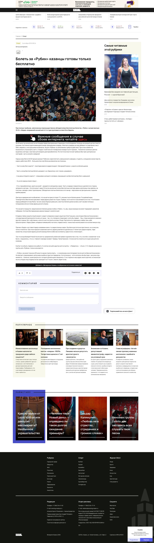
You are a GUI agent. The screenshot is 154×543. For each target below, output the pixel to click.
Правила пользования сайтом (56, 520)
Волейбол (81, 467)
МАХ (111, 520)
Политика (50, 470)
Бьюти (111, 464)
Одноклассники (114, 517)
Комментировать (27, 309)
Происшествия (51, 476)
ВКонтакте (113, 505)
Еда (111, 476)
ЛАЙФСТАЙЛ (23, 392)
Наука (49, 482)
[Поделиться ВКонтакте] (85, 273)
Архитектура (113, 479)
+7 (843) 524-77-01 (89, 505)
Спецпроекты (114, 482)
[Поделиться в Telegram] (94, 273)
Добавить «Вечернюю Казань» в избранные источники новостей (59, 265)
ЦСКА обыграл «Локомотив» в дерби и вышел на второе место (28, 16)
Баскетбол (81, 470)
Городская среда (52, 462)
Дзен (111, 514)
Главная (18, 36)
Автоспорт (81, 473)
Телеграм (112, 511)
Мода (111, 462)
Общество (50, 464)
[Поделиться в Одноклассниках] (90, 273)
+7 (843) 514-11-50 (58, 505)
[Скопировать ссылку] (98, 273)
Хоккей (80, 464)
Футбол (80, 462)
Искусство (113, 473)
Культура (49, 479)
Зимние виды (82, 479)
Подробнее (134, 540)
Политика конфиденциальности (56, 522)
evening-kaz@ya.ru (56, 508)
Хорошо (146, 540)
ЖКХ (48, 467)
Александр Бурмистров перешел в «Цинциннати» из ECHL (58, 16)
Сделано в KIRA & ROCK (116, 535)
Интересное (82, 484)
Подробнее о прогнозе (21, 27)
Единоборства (82, 482)
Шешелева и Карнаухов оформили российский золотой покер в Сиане (90, 16)
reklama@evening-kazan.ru (90, 508)
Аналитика (50, 490)
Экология (50, 487)
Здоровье (112, 467)
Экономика (50, 473)
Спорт (25, 36)
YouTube (112, 508)
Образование (51, 484)
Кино (111, 470)
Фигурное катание (83, 476)
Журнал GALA (115, 458)
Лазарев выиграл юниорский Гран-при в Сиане (123, 16)
